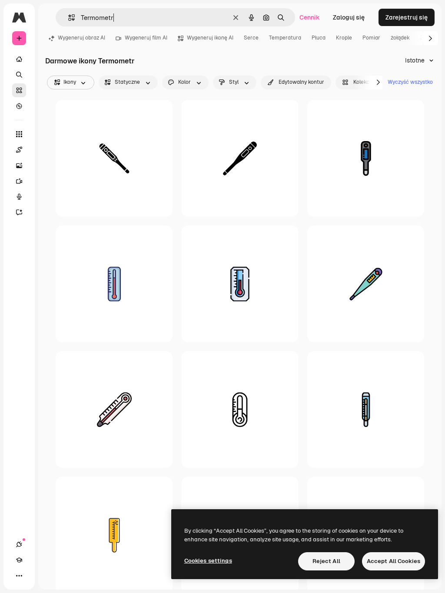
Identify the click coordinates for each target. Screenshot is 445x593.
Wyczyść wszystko (410, 82)
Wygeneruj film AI (146, 37)
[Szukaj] (19, 75)
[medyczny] (365, 158)
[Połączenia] (19, 544)
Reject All (326, 561)
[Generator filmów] (19, 181)
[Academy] (19, 560)
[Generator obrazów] (19, 165)
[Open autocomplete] (68, 17)
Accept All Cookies (393, 561)
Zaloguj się (349, 17)
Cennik (309, 17)
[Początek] (19, 59)
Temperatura (285, 37)
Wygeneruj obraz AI (81, 37)
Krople (344, 37)
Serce (251, 37)
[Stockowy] (19, 90)
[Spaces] (19, 150)
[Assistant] (19, 212)
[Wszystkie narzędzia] (19, 134)
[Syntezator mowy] (19, 197)
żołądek (400, 37)
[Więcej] (19, 576)
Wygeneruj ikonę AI (210, 37)
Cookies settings (208, 560)
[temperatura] (239, 283)
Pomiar (371, 37)
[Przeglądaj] (19, 106)
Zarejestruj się (406, 17)
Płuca (318, 37)
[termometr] (114, 158)
